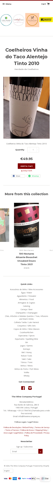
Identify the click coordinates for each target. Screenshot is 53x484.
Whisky (26, 375)
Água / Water (26, 292)
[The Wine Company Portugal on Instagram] (30, 389)
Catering (26, 306)
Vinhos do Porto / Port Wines (26, 369)
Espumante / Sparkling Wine (26, 339)
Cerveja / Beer (27, 309)
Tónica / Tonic (27, 362)
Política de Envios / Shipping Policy (33, 430)
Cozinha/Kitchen (26, 332)
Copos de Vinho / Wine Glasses (26, 329)
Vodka (26, 372)
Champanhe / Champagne (26, 313)
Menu (8, 4)
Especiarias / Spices (26, 335)
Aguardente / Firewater (26, 296)
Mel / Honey (26, 352)
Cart (43, 4)
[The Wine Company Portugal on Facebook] (23, 389)
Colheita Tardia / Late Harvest (26, 322)
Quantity (19, 149)
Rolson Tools (26, 355)
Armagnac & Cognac (26, 302)
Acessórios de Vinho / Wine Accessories (26, 289)
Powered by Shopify (41, 466)
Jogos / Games (26, 345)
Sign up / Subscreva (24, 446)
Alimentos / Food (26, 299)
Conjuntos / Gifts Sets (26, 325)
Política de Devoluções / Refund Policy (18, 427)
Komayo (26, 349)
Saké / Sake (26, 359)
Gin (26, 342)
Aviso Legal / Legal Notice (13, 433)
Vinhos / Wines (26, 365)
